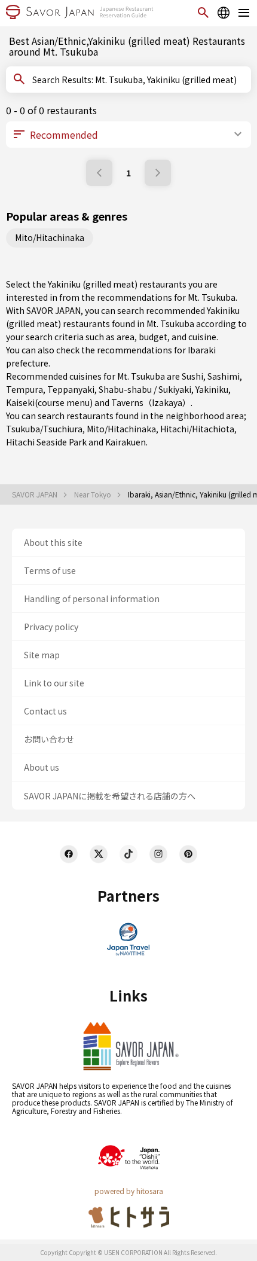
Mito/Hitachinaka (49, 237)
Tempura (24, 389)
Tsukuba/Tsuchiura (44, 429)
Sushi (192, 376)
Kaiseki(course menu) (49, 402)
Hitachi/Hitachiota (197, 429)
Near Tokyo (93, 494)
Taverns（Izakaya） (151, 402)
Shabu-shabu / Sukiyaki (145, 389)
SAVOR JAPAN (35, 494)
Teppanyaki (70, 389)
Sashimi (223, 376)
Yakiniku (211, 389)
